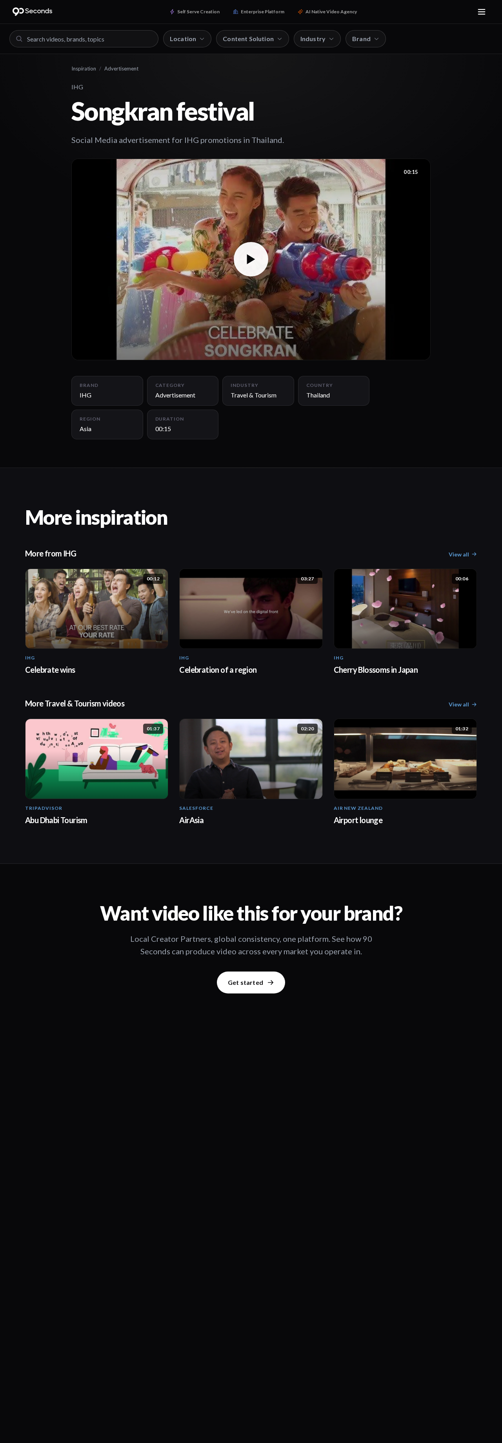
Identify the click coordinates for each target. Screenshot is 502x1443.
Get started (245, 982)
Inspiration (83, 68)
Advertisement (121, 68)
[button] (251, 259)
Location (183, 38)
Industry (313, 38)
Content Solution (248, 38)
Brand (361, 38)
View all (459, 554)
